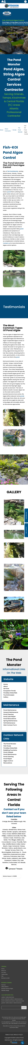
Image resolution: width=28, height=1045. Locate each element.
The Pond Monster (20, 130)
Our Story (3, 972)
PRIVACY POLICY (18, 1035)
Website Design (5, 990)
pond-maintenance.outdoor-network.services (12, 1001)
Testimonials (4, 974)
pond (9, 192)
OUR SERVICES (26, 515)
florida (14, 130)
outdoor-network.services (7, 997)
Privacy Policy (17, 1026)
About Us (3, 970)
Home (1, 130)
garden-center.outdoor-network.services (11, 1003)
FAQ (2, 976)
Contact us (6, 243)
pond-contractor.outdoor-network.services (11, 999)
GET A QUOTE (26, 530)
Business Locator (5, 978)
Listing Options (4, 986)
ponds (22, 396)
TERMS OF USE (9, 1035)
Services (3, 985)
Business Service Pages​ (7, 988)
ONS (14, 1042)
